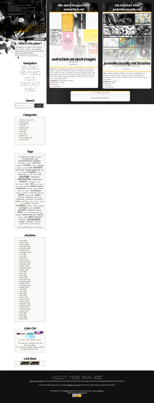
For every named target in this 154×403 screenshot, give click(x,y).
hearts (23, 181)
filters (20, 172)
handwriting (24, 179)
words (32, 224)
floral (25, 172)
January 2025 (24, 260)
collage (40, 165)
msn (23, 190)
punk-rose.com (34, 201)
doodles (38, 168)
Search (38, 105)
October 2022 (24, 307)
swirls (40, 215)
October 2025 (24, 250)
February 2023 (25, 299)
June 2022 (23, 313)
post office (25, 201)
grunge (24, 177)
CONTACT (30, 85)
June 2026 (23, 240)
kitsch (36, 184)
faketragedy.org (33, 170)
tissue (52, 78)
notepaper (83, 73)
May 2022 (23, 315)
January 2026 (24, 244)
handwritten (37, 179)
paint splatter (29, 195)
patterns (22, 135)
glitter (31, 174)
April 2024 (23, 276)
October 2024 (24, 266)
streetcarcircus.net (35, 212)
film (42, 170)
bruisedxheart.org (30, 159)
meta (21, 131)
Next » (39, 339)
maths (35, 188)
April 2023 (23, 295)
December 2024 (25, 262)
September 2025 (25, 252)
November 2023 (25, 281)
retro (22, 203)
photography (39, 199)
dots (17, 170)
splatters (22, 210)
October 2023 (24, 283)
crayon (19, 168)
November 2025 (25, 248)
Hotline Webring (31, 339)
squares (31, 210)
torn (104, 79)
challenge (23, 124)
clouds (34, 165)
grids (40, 174)
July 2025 (23, 254)
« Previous (22, 339)
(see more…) (73, 64)
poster (83, 75)
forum (39, 172)
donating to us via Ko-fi (74, 385)
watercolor (37, 221)
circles (27, 165)
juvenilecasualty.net (109, 75)
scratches (35, 203)
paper (38, 195)
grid (35, 174)
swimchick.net (29, 215)
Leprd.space (81, 393)
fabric (22, 170)
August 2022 (24, 311)
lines (33, 186)
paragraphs (22, 197)
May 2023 (23, 293)
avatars (38, 157)
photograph (20, 199)
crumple (58, 71)
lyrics (40, 186)
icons (21, 130)
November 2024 (25, 264)
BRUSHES (29, 68)
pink (59, 75)
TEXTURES (30, 74)
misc (21, 133)
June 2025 (23, 256)
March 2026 (24, 242)
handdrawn (35, 177)
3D (19, 157)
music (27, 190)
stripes (18, 215)
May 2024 (23, 274)
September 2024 (25, 268)
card (75, 69)
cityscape (91, 69)
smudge (41, 206)
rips (51, 76)
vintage (21, 222)
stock (26, 212)
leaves (41, 184)
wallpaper (29, 222)
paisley (123, 75)
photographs (29, 199)
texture (38, 217)
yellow (65, 78)
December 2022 (25, 303)
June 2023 (23, 291)
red (93, 75)
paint (21, 195)
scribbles (21, 206)
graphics (23, 128)
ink (32, 184)
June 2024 (23, 272)
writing (37, 224)
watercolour (24, 224)
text (30, 217)
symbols (20, 217)
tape (25, 217)
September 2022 (25, 309)
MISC (30, 79)
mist (19, 190)
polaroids (106, 77)
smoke (35, 205)
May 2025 (23, 258)
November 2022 (25, 305)
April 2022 (23, 317)
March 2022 (24, 319)
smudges (23, 208)
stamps (38, 210)
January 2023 (24, 301)
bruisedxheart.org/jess (30, 161)
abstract (24, 157)
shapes (29, 206)
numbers (25, 192)
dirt (30, 168)
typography (34, 219)
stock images (24, 137)
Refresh (99, 98)
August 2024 (24, 270)
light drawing (25, 186)
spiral (31, 208)
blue (55, 69)
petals (40, 197)
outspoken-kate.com (36, 193)
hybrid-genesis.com (34, 181)
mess (41, 188)
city (86, 69)
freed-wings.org (23, 174)
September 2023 (25, 285)
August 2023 (24, 287)
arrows (32, 157)
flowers (32, 172)
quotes (42, 201)
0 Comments (56, 86)
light (17, 186)
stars (20, 212)
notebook (18, 192)
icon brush (20, 184)
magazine (21, 188)
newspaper (35, 191)
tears (83, 76)
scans (27, 203)
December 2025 (25, 246)
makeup (29, 188)
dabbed (116, 73)
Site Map (66, 391)
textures (22, 139)
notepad (77, 73)
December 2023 (25, 279)
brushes (22, 122)
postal (72, 75)
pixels (18, 201)
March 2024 (24, 277)
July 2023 (23, 289)
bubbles (28, 163)
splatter (37, 208)
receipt (88, 75)
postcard (77, 75)
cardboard (19, 165)
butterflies (36, 163)
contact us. (100, 391)
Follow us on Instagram (36, 381)
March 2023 (24, 297)
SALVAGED (33, 25)
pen (35, 197)
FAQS (30, 90)
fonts (21, 126)
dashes (25, 168)
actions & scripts (26, 120)
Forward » (106, 98)
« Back (93, 98)
